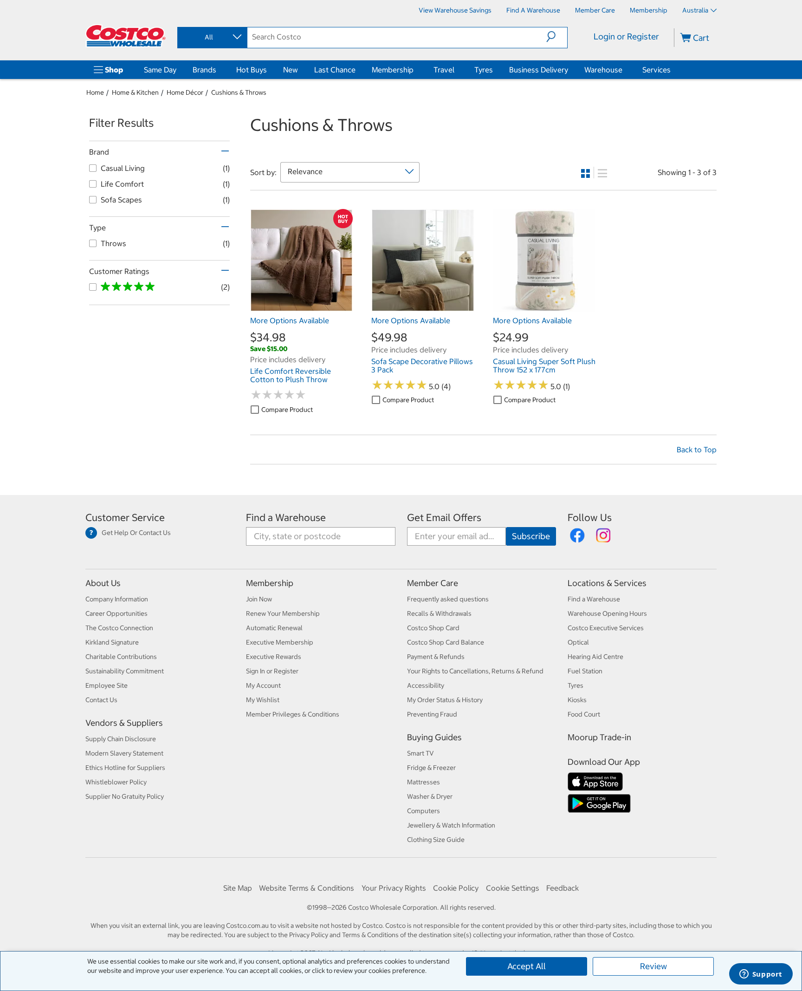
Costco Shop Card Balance (445, 642)
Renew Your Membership (283, 613)
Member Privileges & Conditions (292, 714)
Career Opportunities (116, 613)
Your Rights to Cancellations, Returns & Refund (475, 671)
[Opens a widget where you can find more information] (761, 974)
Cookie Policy (456, 888)
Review (653, 966)
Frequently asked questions (448, 599)
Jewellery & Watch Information (451, 825)
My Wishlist (262, 700)
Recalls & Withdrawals (439, 613)
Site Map (237, 888)
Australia (695, 10)
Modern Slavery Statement (124, 753)
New (290, 69)
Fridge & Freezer (431, 767)
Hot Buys (251, 69)
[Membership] (415, 69)
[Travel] (456, 69)
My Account (263, 685)
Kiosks (577, 700)
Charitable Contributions (121, 656)
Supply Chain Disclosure (120, 739)
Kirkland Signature (112, 642)
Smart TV (420, 753)
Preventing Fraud (432, 714)
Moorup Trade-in (599, 737)
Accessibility (425, 685)
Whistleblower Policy (116, 782)
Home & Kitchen (135, 92)
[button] (556, 36)
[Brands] (218, 69)
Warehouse (603, 69)
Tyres (483, 69)
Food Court (584, 714)
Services (656, 69)
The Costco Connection (119, 628)
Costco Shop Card (433, 628)
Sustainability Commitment (124, 671)
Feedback (562, 888)
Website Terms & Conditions (306, 888)
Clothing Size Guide (436, 839)
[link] (301, 307)
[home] (125, 35)
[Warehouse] (624, 69)
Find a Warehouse (286, 517)
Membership (393, 69)
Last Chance (335, 69)
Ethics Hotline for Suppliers (125, 767)
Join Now (259, 599)
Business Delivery (538, 69)
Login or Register (626, 36)
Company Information (116, 599)
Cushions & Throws (238, 92)
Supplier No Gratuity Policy (124, 796)
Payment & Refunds (436, 656)
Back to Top (697, 449)
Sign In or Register (272, 671)
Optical (578, 642)
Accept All (526, 966)
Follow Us (590, 517)
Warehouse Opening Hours (607, 613)
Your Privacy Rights (394, 888)
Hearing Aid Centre (595, 656)
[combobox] (212, 37)
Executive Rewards (273, 656)
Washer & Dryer (430, 796)
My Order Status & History (445, 700)
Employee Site (106, 685)
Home (95, 92)
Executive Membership (279, 642)
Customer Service (125, 517)
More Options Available (289, 320)
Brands (204, 69)
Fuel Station (585, 671)
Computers (423, 811)
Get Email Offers (444, 517)
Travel (443, 69)
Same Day (160, 69)
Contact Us (101, 700)
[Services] (672, 69)
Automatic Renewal (274, 628)
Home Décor (185, 92)
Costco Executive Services (606, 628)
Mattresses (423, 782)
